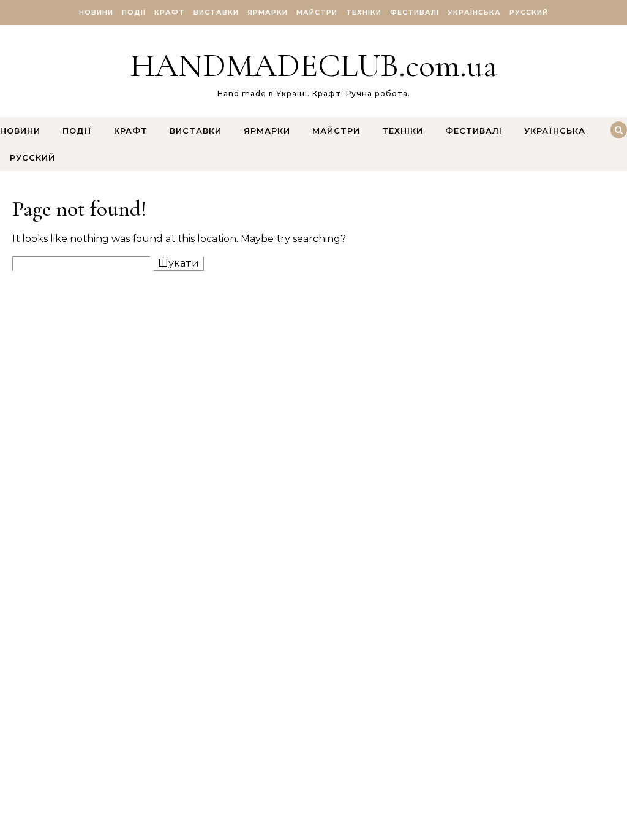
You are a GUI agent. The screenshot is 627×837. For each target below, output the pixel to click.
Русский (528, 12)
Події (134, 12)
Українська (474, 12)
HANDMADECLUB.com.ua (313, 65)
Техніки (363, 12)
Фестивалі (414, 12)
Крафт (169, 12)
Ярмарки (267, 12)
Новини (96, 12)
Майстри (316, 12)
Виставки (216, 12)
